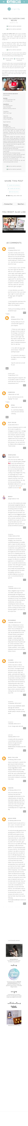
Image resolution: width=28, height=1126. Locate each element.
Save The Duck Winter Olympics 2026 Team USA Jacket (16, 800)
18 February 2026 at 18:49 (14, 759)
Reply (25, 312)
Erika (13, 317)
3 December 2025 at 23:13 (14, 723)
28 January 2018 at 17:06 (17, 319)
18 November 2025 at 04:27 (14, 703)
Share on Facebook (14, 185)
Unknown (11, 248)
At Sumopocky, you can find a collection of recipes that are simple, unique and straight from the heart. (14, 996)
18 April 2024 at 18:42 (13, 457)
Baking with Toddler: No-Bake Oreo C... (13, 230)
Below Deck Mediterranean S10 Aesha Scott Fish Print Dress (17, 746)
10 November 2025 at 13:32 (14, 662)
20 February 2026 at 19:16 (14, 790)
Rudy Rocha (12, 422)
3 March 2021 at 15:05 (13, 394)
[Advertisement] (14, 1071)
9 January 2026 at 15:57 (13, 736)
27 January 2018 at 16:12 (14, 250)
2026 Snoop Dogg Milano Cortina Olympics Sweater (16, 767)
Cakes (15, 195)
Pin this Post (14, 191)
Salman (10, 660)
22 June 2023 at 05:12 (13, 424)
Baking (11, 195)
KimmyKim (11, 392)
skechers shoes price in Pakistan (18, 676)
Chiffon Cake (19, 195)
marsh (10, 496)
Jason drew (12, 818)
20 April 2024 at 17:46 (13, 498)
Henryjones (12, 455)
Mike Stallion (13, 757)
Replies (7, 314)
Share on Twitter (15, 188)
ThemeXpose (12, 1122)
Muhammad (12, 620)
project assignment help (17, 505)
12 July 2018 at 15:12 (13, 375)
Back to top (21, 1124)
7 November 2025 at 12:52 (14, 588)
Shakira (10, 788)
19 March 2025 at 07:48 (13, 536)
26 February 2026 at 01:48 (14, 820)
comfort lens (11, 602)
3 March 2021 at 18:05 (16, 407)
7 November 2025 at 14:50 (14, 622)
